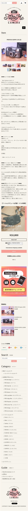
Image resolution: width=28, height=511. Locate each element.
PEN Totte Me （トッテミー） (12, 386)
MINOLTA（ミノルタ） (10, 445)
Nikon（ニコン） (8, 420)
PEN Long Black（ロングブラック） (13, 395)
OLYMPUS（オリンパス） (11, 442)
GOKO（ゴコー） (9, 454)
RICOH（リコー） (9, 436)
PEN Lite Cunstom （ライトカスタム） (14, 411)
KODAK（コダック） (9, 439)
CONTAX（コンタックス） (11, 448)
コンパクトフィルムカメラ (11, 373)
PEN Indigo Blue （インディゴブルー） (14, 398)
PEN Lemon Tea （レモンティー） (13, 404)
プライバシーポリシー (8, 476)
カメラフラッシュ (7, 461)
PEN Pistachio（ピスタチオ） (12, 401)
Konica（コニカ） (9, 451)
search (14, 2)
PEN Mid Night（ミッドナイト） (12, 379)
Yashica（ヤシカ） (9, 423)
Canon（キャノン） (9, 417)
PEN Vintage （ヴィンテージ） (12, 407)
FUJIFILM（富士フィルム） (11, 432)
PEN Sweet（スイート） (10, 382)
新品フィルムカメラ (7, 371)
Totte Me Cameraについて (9, 472)
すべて (4, 347)
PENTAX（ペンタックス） (11, 429)
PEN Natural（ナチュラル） (11, 392)
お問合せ (5, 474)
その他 (6, 458)
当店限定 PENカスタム (8, 377)
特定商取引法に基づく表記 (9, 478)
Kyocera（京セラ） (9, 426)
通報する (14, 259)
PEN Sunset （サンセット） (11, 389)
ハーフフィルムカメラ (8, 414)
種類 (6, 243)
